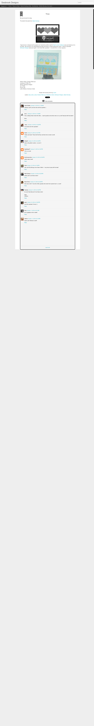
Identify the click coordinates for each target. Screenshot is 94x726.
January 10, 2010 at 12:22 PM (34, 124)
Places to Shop (16, 6)
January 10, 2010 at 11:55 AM (33, 113)
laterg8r (26, 140)
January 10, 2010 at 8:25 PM (37, 173)
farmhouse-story (28, 157)
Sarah (25, 132)
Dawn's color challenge (58, 45)
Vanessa (26, 189)
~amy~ (25, 124)
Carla (25, 165)
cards (35, 95)
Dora (25, 210)
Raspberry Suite (50, 95)
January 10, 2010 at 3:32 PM (36, 149)
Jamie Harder (27, 105)
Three (47, 14)
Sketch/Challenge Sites (26, 6)
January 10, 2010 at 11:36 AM (37, 105)
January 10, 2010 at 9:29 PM (36, 181)
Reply (25, 109)
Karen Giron (27, 181)
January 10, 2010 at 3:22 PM (34, 140)
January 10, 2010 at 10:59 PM (33, 202)
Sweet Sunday (36, 21)
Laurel (54, 92)
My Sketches (35, 6)
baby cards (31, 95)
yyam (25, 202)
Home (10, 6)
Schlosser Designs (24, 48)
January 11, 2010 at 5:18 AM (34, 218)
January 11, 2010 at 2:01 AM (33, 210)
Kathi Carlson (27, 173)
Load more (47, 247)
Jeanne (25, 218)
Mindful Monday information (45, 6)
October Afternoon (41, 95)
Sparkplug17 (27, 149)
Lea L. (25, 113)
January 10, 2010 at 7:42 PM (33, 165)
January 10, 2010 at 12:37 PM (33, 132)
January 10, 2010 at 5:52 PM (38, 157)
